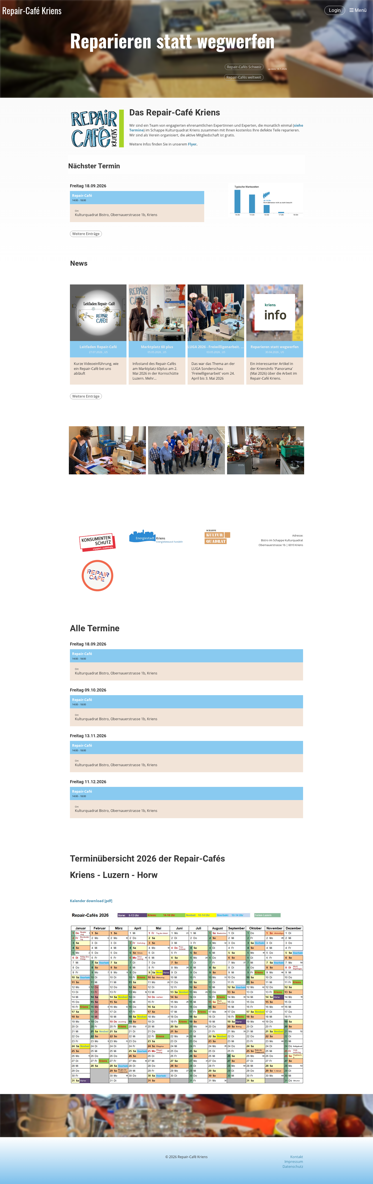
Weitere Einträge (86, 233)
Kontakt (296, 1156)
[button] (137, 206)
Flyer (192, 144)
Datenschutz (293, 1166)
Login (335, 10)
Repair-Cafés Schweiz (244, 67)
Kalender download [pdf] (91, 900)
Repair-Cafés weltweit (243, 77)
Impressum (293, 1161)
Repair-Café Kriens (32, 10)
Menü (360, 10)
